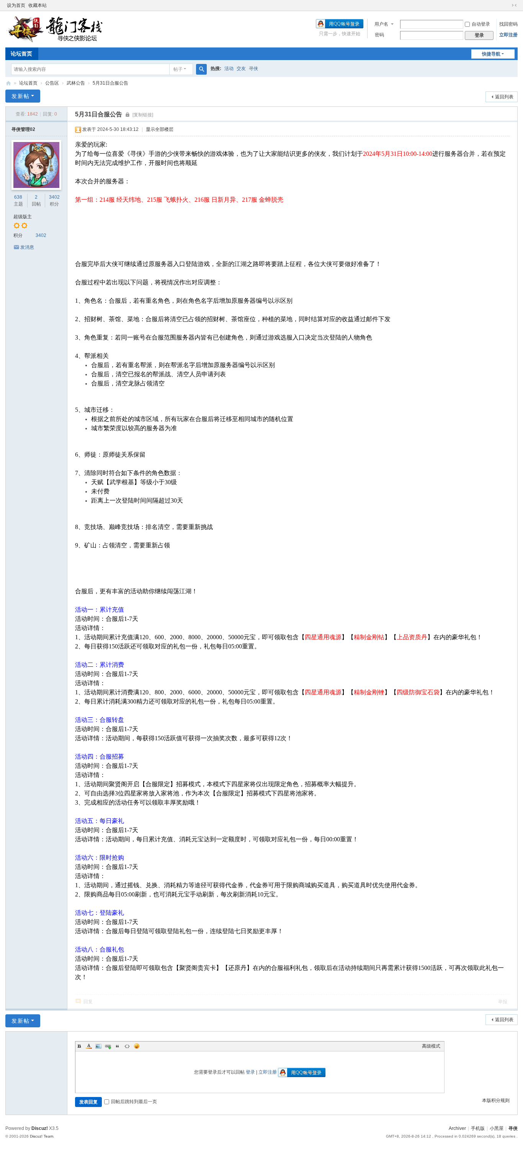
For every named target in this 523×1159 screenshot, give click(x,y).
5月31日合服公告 (110, 83)
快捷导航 (491, 54)
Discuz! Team (41, 1136)
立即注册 (508, 35)
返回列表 (504, 97)
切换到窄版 (514, 5)
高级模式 (431, 1046)
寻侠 (253, 68)
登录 (250, 1072)
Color (89, 1046)
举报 (502, 1001)
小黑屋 (496, 1128)
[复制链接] (142, 115)
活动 (229, 68)
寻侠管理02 (23, 129)
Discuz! (39, 1128)
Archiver (457, 1128)
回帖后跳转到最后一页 (134, 1101)
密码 (379, 35)
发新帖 (20, 96)
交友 (241, 68)
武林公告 (76, 83)
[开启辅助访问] (507, 5)
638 (18, 197)
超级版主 (22, 216)
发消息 (27, 247)
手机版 (478, 1128)
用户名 (381, 24)
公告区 (52, 83)
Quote (117, 1046)
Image (98, 1046)
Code (127, 1046)
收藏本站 (37, 5)
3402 (54, 197)
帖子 (178, 69)
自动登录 (481, 24)
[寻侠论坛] (60, 28)
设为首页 (16, 5)
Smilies (137, 1046)
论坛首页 (21, 54)
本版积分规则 (496, 1100)
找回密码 (508, 24)
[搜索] (201, 69)
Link (108, 1046)
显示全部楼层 (159, 129)
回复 (88, 1001)
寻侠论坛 (8, 83)
